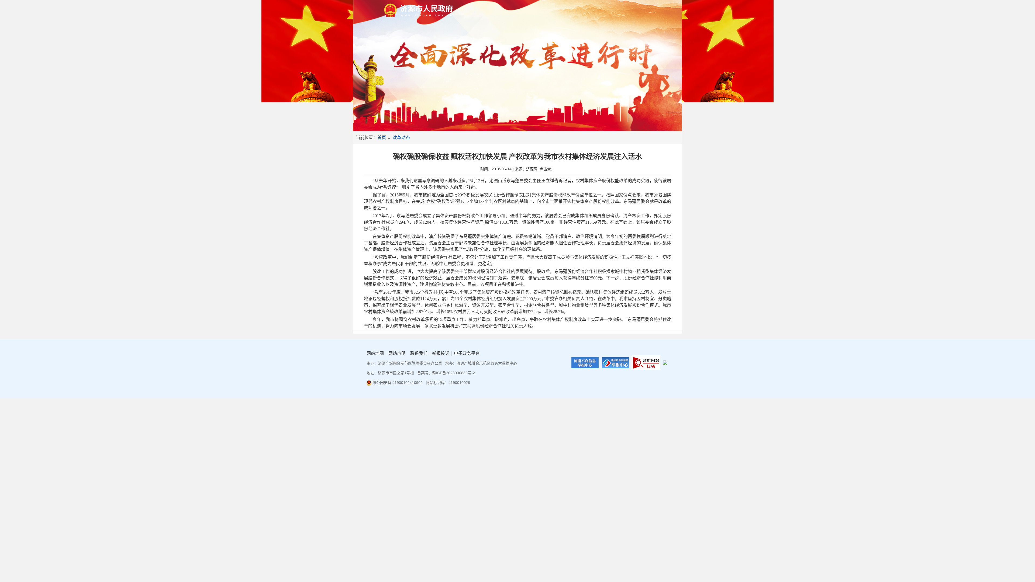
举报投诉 (440, 353)
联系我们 (418, 353)
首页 (381, 137)
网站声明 (397, 353)
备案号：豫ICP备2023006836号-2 (446, 373)
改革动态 (401, 137)
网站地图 (375, 353)
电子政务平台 (467, 353)
